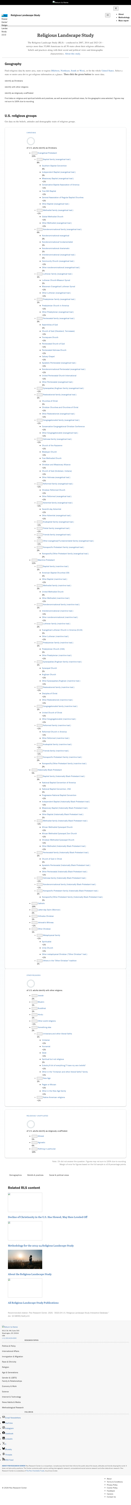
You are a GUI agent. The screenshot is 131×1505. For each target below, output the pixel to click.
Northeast (65, 70)
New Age (47, 1078)
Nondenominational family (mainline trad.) (61, 604)
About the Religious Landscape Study (30, 1274)
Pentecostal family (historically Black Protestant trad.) (66, 852)
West (81, 70)
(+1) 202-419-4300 (9, 1338)
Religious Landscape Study (25, 15)
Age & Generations (10, 1372)
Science (5, 1391)
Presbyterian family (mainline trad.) (58, 642)
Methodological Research (13, 1407)
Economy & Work (9, 1386)
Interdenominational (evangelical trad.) (58, 254)
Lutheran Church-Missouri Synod (56, 280)
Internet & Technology (11, 1396)
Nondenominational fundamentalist (57, 242)
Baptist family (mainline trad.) (56, 566)
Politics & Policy (9, 1346)
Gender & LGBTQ (9, 1377)
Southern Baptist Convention (54, 165)
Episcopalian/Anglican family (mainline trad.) (62, 661)
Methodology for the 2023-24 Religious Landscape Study (41, 1245)
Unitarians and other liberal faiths (57, 1033)
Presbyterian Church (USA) (53, 649)
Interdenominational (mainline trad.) (57, 610)
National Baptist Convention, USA (56, 789)
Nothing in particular (47, 1148)
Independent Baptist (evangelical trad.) (59, 172)
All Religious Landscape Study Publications (33, 1302)
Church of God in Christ (52, 859)
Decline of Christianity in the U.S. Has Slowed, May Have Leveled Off (47, 1217)
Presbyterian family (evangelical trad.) (59, 299)
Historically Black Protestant (50, 770)
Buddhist (42, 1008)
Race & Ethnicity (9, 1361)
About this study (72, 53)
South (73, 70)
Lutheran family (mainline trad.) (56, 623)
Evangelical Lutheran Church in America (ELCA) (62, 630)
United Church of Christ (52, 712)
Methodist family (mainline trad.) (57, 585)
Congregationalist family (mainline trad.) (60, 706)
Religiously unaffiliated (37, 1116)
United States (108, 70)
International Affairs (10, 1351)
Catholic (41, 903)
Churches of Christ (50, 401)
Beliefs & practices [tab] (35, 1175)
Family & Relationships (12, 1381)
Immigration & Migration (12, 1356)
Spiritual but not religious (53, 1059)
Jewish (41, 995)
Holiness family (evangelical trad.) (57, 439)
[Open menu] (107, 15)
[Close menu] (115, 8)
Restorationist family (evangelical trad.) (60, 394)
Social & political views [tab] (59, 1175)
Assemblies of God (50, 324)
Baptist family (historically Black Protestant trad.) (64, 776)
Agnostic (41, 1142)
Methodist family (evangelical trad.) (58, 210)
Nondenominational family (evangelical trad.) (62, 229)
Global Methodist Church (52, 216)
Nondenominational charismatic (55, 248)
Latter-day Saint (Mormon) (49, 909)
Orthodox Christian (46, 916)
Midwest (55, 70)
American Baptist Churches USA (55, 572)
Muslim (41, 1002)
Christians (31, 133)
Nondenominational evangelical (55, 235)
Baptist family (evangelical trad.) (57, 159)
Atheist (41, 1136)
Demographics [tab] (15, 1175)
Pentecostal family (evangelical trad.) (59, 318)
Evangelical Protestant (47, 153)
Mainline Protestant (46, 560)
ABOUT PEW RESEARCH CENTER (13, 1466)
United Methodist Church (53, 591)
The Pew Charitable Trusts (35, 1471)
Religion (5, 1367)
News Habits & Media (11, 1402)
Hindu (40, 1014)
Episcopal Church (49, 668)
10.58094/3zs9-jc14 (20, 1316)
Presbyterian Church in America (55, 305)
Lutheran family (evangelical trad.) (57, 273)
